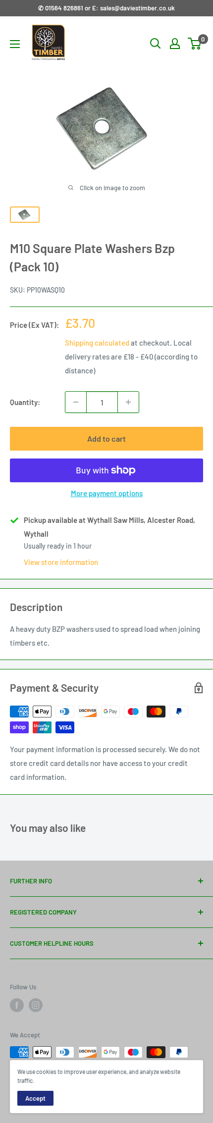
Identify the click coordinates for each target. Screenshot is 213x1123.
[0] (195, 44)
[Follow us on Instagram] (36, 1005)
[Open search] (155, 43)
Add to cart (106, 438)
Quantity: (25, 402)
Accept (35, 1098)
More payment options (107, 493)
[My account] (175, 43)
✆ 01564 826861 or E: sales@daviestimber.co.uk (106, 8)
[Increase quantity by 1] (128, 402)
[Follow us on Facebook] (17, 1005)
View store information (61, 562)
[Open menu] (15, 44)
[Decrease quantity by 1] (75, 402)
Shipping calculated (97, 342)
